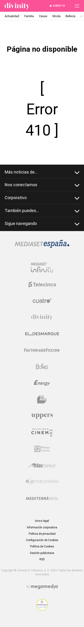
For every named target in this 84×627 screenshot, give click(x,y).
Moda (56, 16)
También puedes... (22, 210)
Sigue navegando (21, 223)
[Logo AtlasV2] (42, 465)
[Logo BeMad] (42, 399)
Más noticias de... (21, 172)
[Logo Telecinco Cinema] (42, 432)
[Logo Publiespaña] (42, 482)
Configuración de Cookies (42, 540)
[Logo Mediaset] (42, 246)
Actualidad (12, 16)
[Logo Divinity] (42, 317)
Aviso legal (42, 520)
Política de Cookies (42, 546)
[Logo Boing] (42, 366)
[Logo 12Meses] (42, 449)
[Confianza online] (42, 609)
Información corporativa (42, 527)
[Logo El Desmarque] (42, 333)
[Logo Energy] (42, 383)
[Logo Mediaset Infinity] (42, 268)
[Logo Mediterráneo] (42, 498)
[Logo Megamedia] (44, 586)
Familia (29, 16)
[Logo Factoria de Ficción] (42, 350)
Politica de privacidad (42, 533)
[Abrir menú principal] (77, 6)
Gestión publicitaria (42, 553)
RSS (42, 559)
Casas (43, 16)
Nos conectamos (21, 184)
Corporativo (16, 197)
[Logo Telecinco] (42, 284)
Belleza (70, 16)
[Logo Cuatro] (42, 301)
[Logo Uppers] (42, 416)
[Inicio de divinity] (17, 6)
